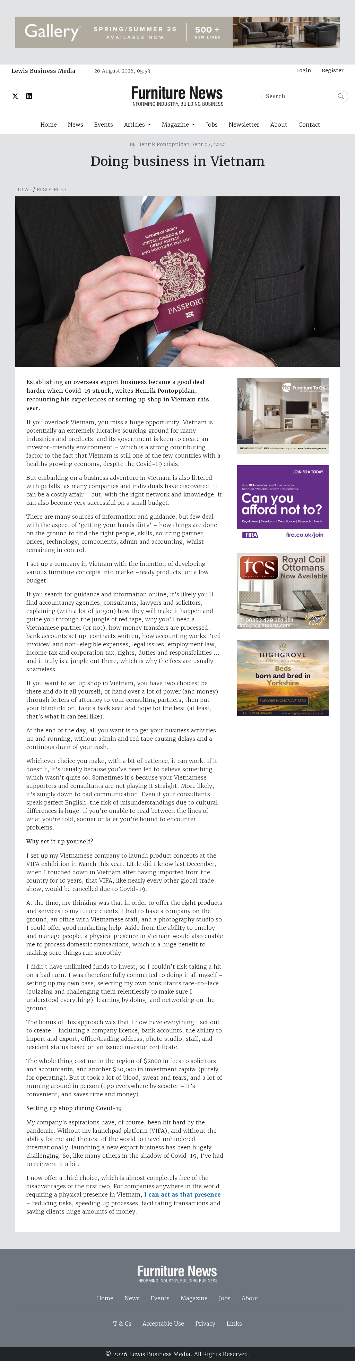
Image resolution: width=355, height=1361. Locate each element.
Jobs (212, 124)
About (278, 124)
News (75, 124)
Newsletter (244, 124)
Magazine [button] (176, 124)
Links (234, 1323)
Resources (52, 189)
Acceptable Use (163, 1323)
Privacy (205, 1323)
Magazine (194, 1298)
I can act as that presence (182, 1194)
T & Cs (122, 1323)
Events (103, 124)
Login (303, 70)
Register (333, 70)
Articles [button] (135, 124)
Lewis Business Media (43, 71)
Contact (309, 124)
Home (48, 124)
